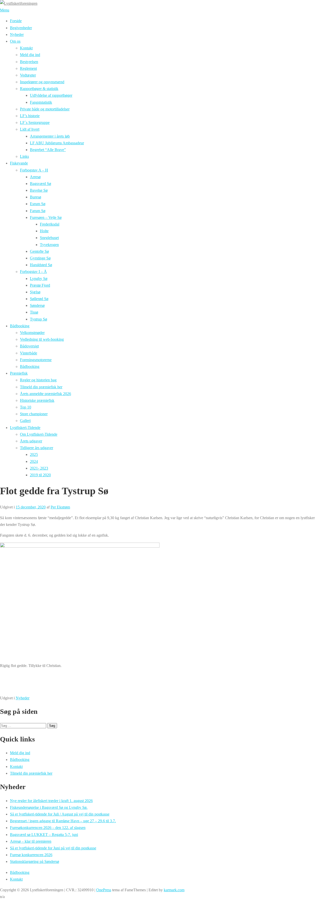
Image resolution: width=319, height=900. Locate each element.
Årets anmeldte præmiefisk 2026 (45, 394)
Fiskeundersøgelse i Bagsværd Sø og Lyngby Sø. (48, 807)
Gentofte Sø (39, 251)
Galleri (25, 420)
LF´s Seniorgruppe (35, 122)
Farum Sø (37, 211)
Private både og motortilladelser (45, 109)
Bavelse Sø (39, 190)
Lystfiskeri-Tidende (25, 427)
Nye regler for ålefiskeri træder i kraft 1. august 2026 (51, 801)
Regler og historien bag (38, 380)
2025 (34, 454)
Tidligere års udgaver (36, 448)
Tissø (34, 312)
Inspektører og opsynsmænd (42, 82)
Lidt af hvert (29, 129)
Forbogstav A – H (34, 170)
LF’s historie (30, 116)
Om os (15, 41)
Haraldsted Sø (41, 265)
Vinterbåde (28, 353)
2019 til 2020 (40, 475)
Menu (4, 10)
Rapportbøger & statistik (39, 88)
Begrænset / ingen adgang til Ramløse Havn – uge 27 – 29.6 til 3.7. (63, 821)
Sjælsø (35, 292)
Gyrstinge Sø (40, 258)
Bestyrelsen (29, 62)
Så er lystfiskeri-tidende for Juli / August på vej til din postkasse (59, 814)
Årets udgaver (31, 441)
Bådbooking (19, 326)
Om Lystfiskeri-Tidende (38, 434)
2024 (34, 461)
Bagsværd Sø (40, 183)
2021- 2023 (39, 468)
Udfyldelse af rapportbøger (51, 95)
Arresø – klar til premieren (30, 841)
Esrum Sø (37, 204)
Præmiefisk (19, 373)
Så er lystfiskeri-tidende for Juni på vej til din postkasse (53, 848)
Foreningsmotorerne (36, 360)
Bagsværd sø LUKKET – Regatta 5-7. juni (44, 834)
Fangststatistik (41, 102)
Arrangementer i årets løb (50, 136)
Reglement (28, 68)
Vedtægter (28, 75)
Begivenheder (21, 28)
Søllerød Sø (39, 299)
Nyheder (17, 34)
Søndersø (37, 305)
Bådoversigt (29, 346)
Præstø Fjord (40, 285)
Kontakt (26, 48)
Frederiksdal (49, 224)
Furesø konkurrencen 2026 (31, 855)
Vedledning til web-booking (42, 339)
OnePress (103, 890)
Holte (44, 231)
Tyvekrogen (49, 245)
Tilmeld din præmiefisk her (41, 387)
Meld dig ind (30, 55)
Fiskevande (19, 163)
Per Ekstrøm (60, 507)
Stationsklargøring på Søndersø (34, 861)
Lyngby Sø (38, 278)
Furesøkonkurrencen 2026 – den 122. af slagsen (47, 827)
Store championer (34, 414)
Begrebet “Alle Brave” (48, 150)
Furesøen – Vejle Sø (46, 217)
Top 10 (25, 407)
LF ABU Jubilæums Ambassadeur (57, 143)
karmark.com (174, 890)
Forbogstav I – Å (33, 271)
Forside (16, 21)
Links (24, 156)
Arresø (35, 177)
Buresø (35, 197)
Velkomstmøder (32, 332)
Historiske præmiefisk (37, 400)
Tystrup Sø (38, 319)
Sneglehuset (49, 238)
